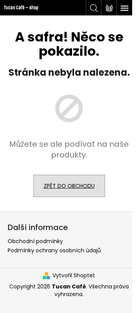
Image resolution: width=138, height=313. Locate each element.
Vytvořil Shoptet (74, 275)
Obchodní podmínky (35, 241)
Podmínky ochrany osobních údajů (54, 250)
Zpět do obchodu (69, 186)
